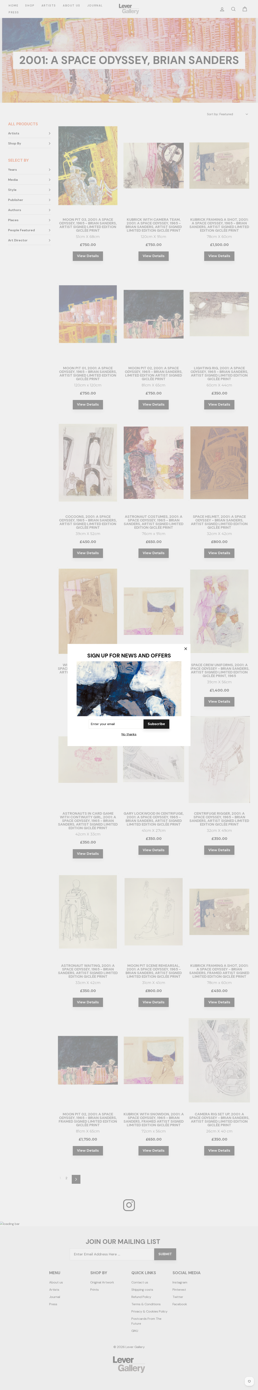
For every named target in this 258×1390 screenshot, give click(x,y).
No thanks (129, 734)
